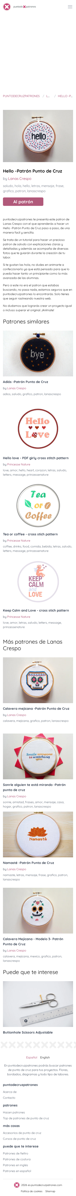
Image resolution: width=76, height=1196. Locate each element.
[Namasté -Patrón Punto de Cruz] (38, 834)
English (45, 1057)
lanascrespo (36, 191)
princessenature (38, 474)
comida (35, 546)
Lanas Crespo (19, 178)
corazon (40, 470)
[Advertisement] (38, 53)
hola (18, 186)
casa (60, 802)
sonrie (7, 802)
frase (59, 186)
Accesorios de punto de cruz (22, 1133)
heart (30, 470)
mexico (35, 956)
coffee (7, 546)
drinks (17, 546)
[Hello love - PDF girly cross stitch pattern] (38, 430)
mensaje (47, 186)
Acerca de (10, 1092)
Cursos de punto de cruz (19, 1139)
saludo (8, 186)
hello (26, 186)
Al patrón (23, 201)
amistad (18, 802)
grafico (8, 191)
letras (35, 186)
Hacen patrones (14, 1112)
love (6, 470)
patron (20, 191)
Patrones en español (17, 1171)
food (26, 546)
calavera (9, 721)
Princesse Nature (18, 464)
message (19, 474)
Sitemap (50, 1191)
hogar (7, 806)
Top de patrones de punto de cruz (26, 1118)
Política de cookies (31, 1191)
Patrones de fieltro (15, 1153)
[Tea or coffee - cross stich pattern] (38, 506)
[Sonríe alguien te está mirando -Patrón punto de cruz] (38, 756)
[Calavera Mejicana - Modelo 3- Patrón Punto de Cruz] (38, 911)
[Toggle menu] (70, 7)
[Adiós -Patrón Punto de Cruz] (38, 353)
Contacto (9, 1097)
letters (7, 474)
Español (31, 1057)
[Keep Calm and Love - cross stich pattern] (38, 582)
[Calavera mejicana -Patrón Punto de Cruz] (38, 680)
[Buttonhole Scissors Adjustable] (38, 1004)
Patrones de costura (17, 1159)
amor (14, 470)
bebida (47, 546)
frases (29, 802)
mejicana (22, 721)
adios (7, 394)
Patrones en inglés (15, 1165)
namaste (9, 875)
